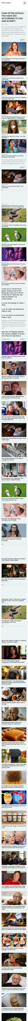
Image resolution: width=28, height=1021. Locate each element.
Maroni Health (6, 3)
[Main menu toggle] (24, 3)
